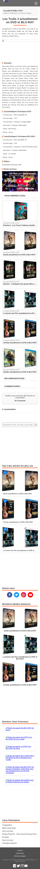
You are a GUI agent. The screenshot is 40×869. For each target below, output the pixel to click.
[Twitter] (16, 594)
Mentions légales (20, 856)
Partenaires (20, 853)
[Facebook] (9, 594)
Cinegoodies (7, 825)
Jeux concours (7, 831)
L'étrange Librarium (9, 843)
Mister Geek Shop (9, 828)
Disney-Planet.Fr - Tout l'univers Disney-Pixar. (19, 834)
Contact (20, 850)
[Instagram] (23, 594)
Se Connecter (20, 401)
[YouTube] (30, 594)
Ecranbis (5, 837)
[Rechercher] (35, 425)
